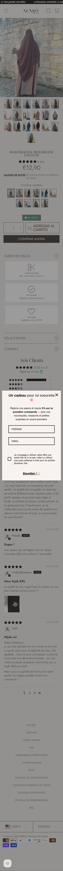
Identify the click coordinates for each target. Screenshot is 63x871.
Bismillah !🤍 (31, 473)
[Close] (56, 395)
